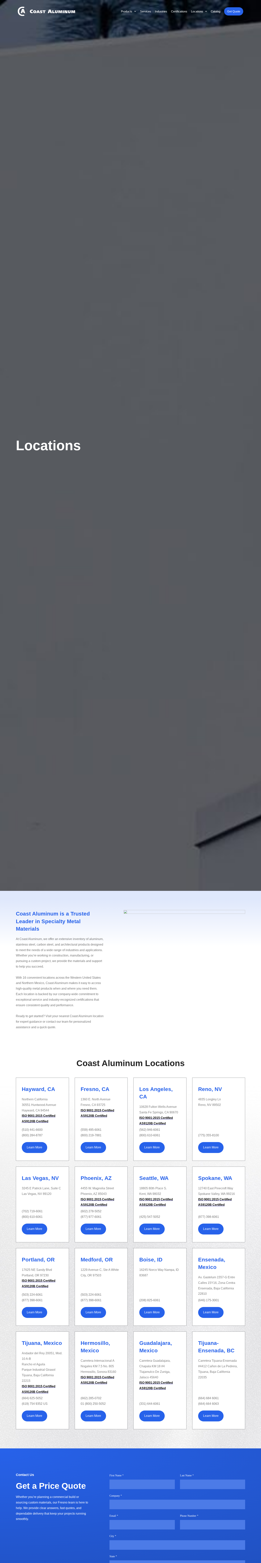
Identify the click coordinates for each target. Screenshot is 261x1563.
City (112, 1536)
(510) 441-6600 (32, 1129)
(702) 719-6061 (32, 1211)
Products (126, 11)
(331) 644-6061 (149, 1403)
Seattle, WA (154, 1178)
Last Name (187, 1475)
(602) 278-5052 (91, 1211)
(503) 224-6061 (32, 1294)
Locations (197, 11)
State (113, 1556)
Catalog (215, 11)
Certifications (179, 11)
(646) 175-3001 (208, 1300)
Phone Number (189, 1515)
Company (115, 1495)
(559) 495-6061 (91, 1129)
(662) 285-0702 (91, 1398)
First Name (116, 1475)
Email (113, 1515)
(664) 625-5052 (32, 1398)
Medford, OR (97, 1260)
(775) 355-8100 (208, 1135)
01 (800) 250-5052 (93, 1403)
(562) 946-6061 (149, 1129)
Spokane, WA (215, 1178)
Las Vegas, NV (40, 1178)
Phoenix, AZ (96, 1178)
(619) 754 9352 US (35, 1403)
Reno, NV (210, 1089)
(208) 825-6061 (149, 1300)
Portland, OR (38, 1260)
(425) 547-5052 (149, 1216)
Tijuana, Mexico (42, 1343)
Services (145, 11)
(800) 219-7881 (91, 1135)
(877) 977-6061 (91, 1216)
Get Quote (233, 11)
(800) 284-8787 (32, 1135)
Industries (161, 11)
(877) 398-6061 (208, 1216)
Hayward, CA (38, 1089)
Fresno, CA (95, 1089)
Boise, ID (150, 1260)
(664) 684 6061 (208, 1398)
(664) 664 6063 (208, 1403)
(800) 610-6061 (149, 1135)
